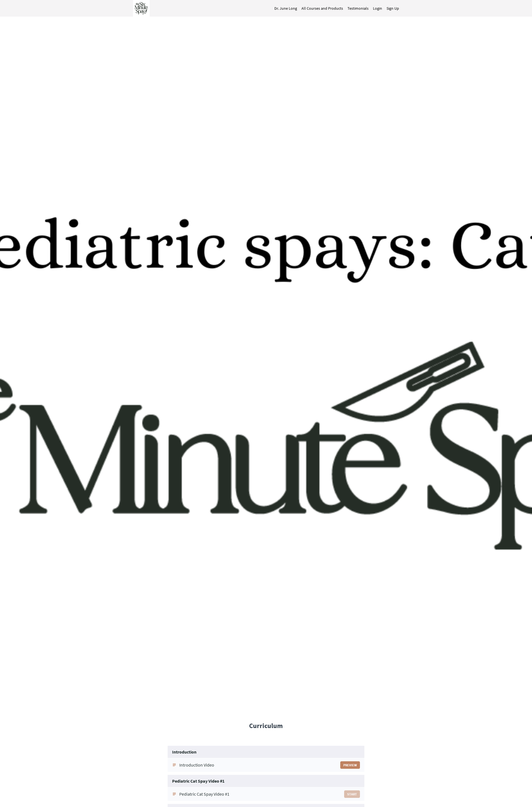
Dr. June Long (285, 8)
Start (352, 794)
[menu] (334, 8)
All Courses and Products (322, 8)
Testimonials (358, 8)
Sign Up (393, 8)
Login (377, 8)
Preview (350, 765)
